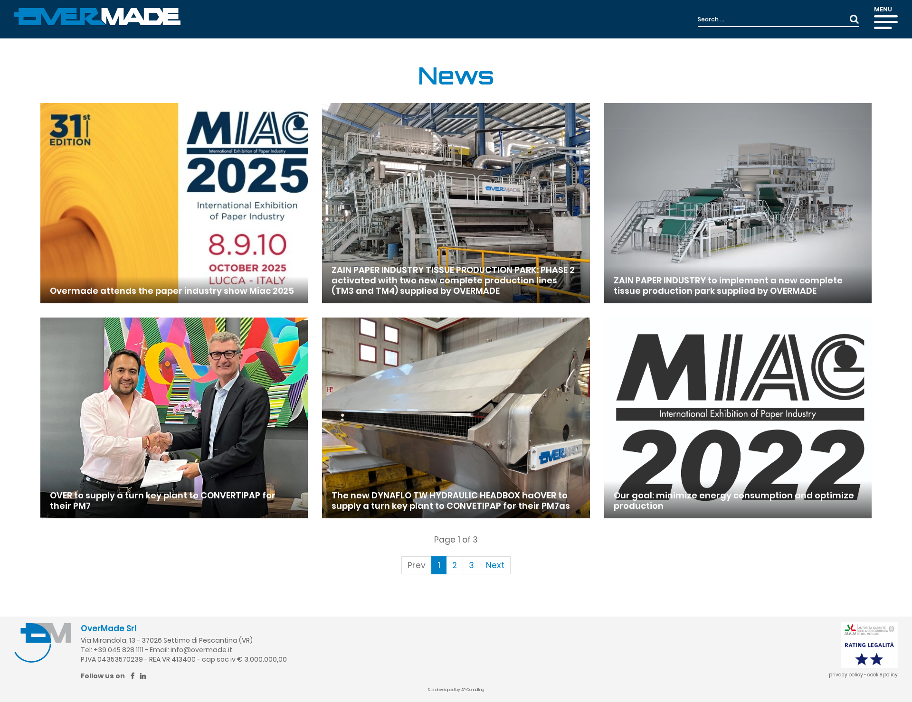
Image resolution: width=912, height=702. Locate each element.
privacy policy (846, 674)
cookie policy (882, 674)
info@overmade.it (201, 650)
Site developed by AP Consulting (456, 690)
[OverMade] (97, 16)
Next (495, 565)
